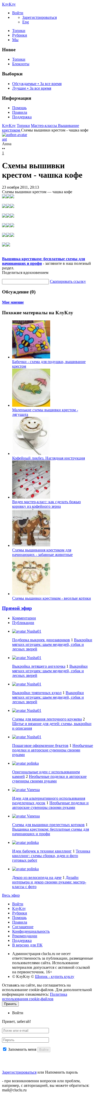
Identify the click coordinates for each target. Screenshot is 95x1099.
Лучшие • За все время (31, 88)
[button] (17, 13)
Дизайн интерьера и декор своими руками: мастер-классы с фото (49, 882)
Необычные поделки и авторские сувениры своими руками (52, 750)
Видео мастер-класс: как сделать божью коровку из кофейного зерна (46, 504)
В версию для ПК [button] (27, 945)
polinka (32, 763)
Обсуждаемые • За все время (37, 83)
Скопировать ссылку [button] (68, 281)
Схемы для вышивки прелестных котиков (48, 825)
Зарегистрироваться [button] (39, 17)
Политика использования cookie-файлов (34, 996)
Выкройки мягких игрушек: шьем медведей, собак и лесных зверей (52, 644)
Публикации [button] (23, 622)
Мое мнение (13, 302)
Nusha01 (33, 631)
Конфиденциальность (31, 931)
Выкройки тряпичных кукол (37, 693)
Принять (10, 1004)
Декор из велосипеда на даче (37, 877)
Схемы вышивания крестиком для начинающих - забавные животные (42, 552)
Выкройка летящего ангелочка (38, 666)
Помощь (19, 108)
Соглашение (22, 927)
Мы (15, 40)
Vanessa (33, 790)
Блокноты (20, 64)
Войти (17, 904)
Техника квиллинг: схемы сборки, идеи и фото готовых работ (51, 855)
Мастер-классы (44, 125)
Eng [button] (25, 22)
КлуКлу (9, 4)
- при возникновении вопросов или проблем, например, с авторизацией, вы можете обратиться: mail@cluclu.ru (45, 1085)
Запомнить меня (22, 1049)
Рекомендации (24, 936)
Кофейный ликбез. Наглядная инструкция (48, 458)
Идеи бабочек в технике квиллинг (42, 851)
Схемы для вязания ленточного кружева (47, 719)
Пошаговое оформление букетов (40, 745)
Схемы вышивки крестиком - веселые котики (51, 598)
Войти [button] (17, 1013)
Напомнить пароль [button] (61, 1072)
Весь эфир (11, 895)
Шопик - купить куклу (54, 976)
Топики (18, 30)
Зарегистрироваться (19, 1072)
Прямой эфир (17, 608)
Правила (19, 112)
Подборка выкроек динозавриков (41, 640)
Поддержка (22, 117)
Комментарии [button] (24, 618)
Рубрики (19, 35)
